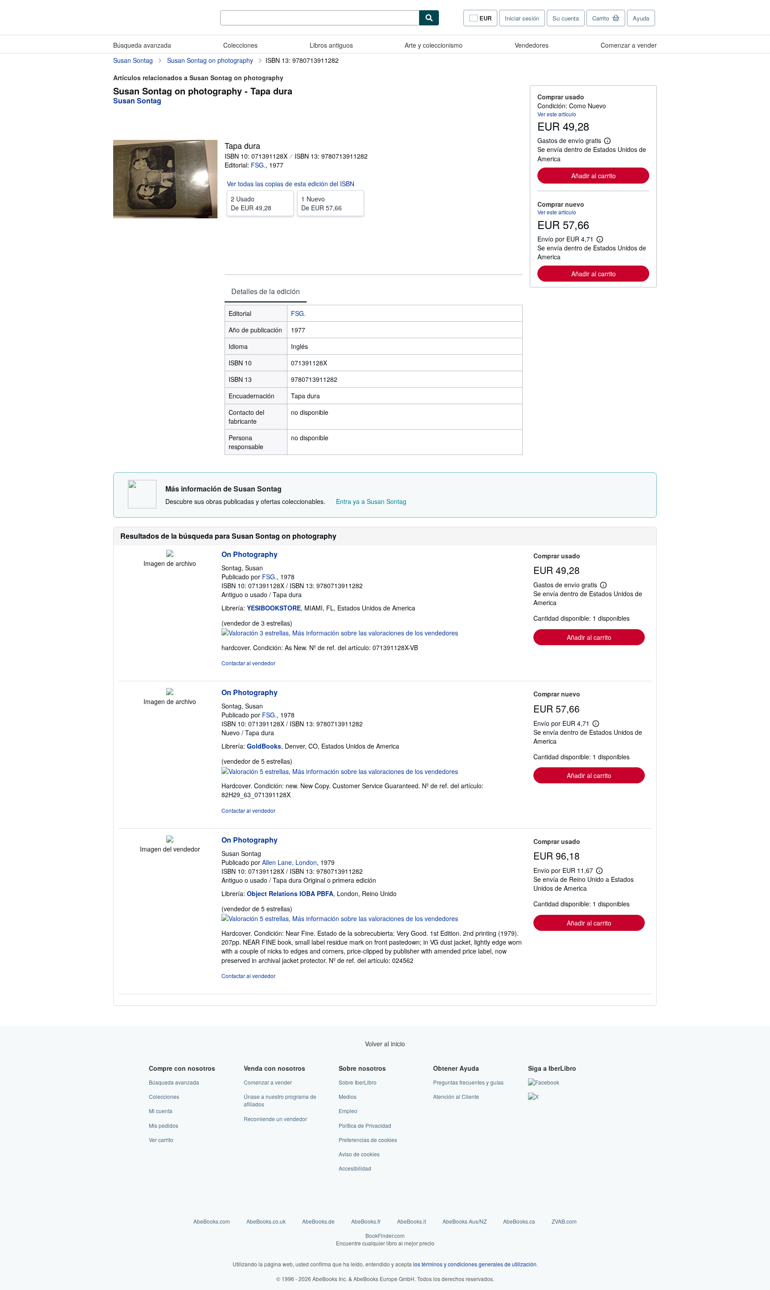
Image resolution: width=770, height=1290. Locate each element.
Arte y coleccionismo (434, 45)
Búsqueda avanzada (142, 45)
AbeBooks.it (411, 1221)
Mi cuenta (160, 1110)
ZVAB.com (564, 1221)
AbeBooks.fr (366, 1221)
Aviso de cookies (359, 1154)
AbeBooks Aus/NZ (464, 1221)
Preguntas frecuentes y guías (468, 1082)
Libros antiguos (331, 45)
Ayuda (641, 18)
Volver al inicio (385, 1043)
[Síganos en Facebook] (543, 1082)
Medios (347, 1096)
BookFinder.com (385, 1239)
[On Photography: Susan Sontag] (169, 839)
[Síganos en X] (533, 1096)
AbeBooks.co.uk (266, 1221)
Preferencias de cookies (368, 1139)
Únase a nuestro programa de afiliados (280, 1100)
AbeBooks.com (211, 1221)
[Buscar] (429, 17)
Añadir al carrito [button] (593, 175)
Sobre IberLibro (358, 1082)
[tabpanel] (374, 380)
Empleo (348, 1110)
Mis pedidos (163, 1125)
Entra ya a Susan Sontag (371, 501)
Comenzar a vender (629, 45)
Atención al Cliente (456, 1096)
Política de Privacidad (365, 1125)
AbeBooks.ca (519, 1221)
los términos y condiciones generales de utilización (475, 1264)
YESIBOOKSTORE (274, 607)
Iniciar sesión (522, 18)
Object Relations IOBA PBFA (290, 893)
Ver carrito (161, 1139)
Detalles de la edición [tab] (265, 291)
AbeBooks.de (318, 1221)
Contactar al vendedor (248, 663)
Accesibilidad (355, 1168)
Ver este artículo (556, 114)
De (251, 203)
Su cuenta (566, 18)
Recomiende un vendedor (275, 1118)
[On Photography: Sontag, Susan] (169, 554)
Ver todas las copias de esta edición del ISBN (290, 183)
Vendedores (532, 45)
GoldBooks (264, 745)
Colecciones (240, 45)
